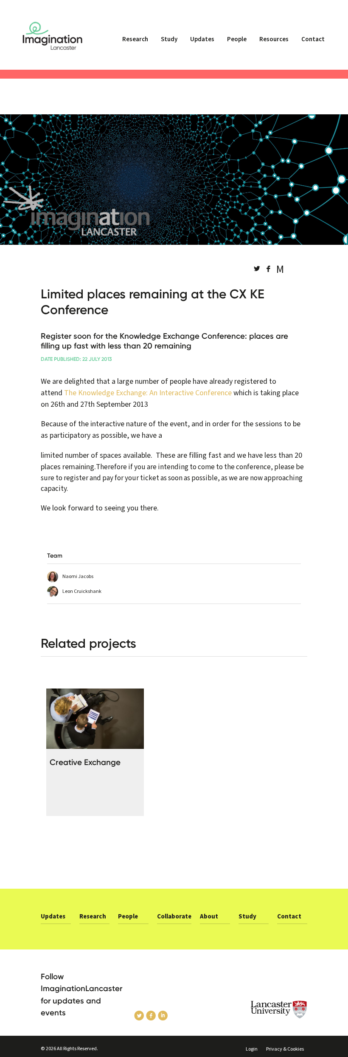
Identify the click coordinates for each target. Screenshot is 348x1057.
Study (169, 39)
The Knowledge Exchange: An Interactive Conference (148, 393)
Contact (313, 39)
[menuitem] (135, 43)
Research (135, 39)
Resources (274, 39)
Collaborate (174, 916)
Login (252, 1049)
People (237, 39)
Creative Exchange (85, 762)
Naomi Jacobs (77, 576)
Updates (202, 39)
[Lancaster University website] (279, 1009)
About (209, 916)
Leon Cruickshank (81, 591)
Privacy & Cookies (285, 1049)
